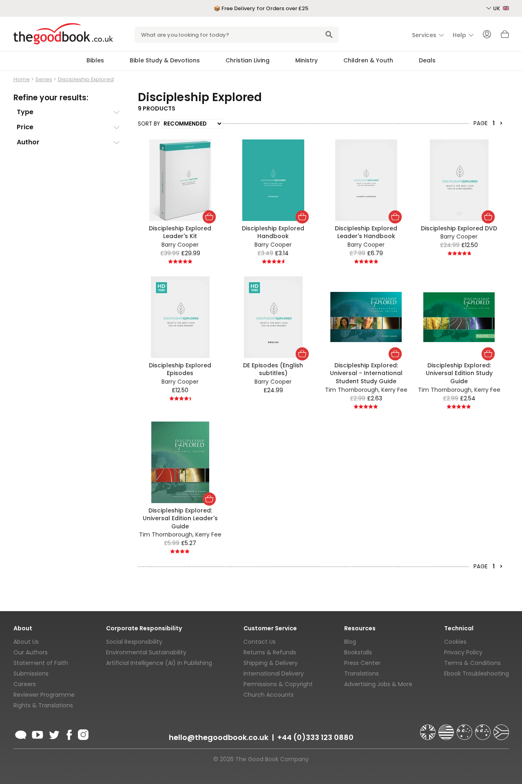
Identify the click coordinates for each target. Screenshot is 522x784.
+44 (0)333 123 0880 (315, 737)
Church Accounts (268, 695)
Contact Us (259, 642)
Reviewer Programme (44, 695)
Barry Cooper (180, 245)
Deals (427, 60)
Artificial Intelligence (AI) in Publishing (159, 663)
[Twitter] (53, 733)
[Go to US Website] (447, 728)
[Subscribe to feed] (20, 733)
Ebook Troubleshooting (476, 673)
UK (497, 8)
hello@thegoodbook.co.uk (218, 737)
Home (21, 79)
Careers (24, 684)
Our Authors (30, 652)
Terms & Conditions (472, 663)
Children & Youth (368, 60)
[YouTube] (37, 733)
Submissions (31, 673)
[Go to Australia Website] (465, 728)
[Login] (487, 35)
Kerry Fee (394, 390)
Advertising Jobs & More (378, 684)
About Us (26, 642)
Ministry (306, 60)
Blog (350, 642)
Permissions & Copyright (278, 684)
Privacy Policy (463, 652)
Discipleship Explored (86, 79)
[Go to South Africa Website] (501, 728)
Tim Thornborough (351, 390)
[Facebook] (69, 733)
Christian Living (248, 60)
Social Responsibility (134, 642)
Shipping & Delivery (270, 663)
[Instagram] (82, 733)
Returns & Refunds (269, 652)
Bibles (95, 60)
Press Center (362, 663)
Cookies (455, 642)
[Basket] (505, 36)
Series (43, 79)
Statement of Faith (40, 663)
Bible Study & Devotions (165, 60)
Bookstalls (358, 652)
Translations (361, 673)
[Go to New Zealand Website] (483, 728)
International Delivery (273, 673)
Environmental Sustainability (146, 652)
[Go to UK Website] (428, 728)
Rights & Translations (43, 705)
